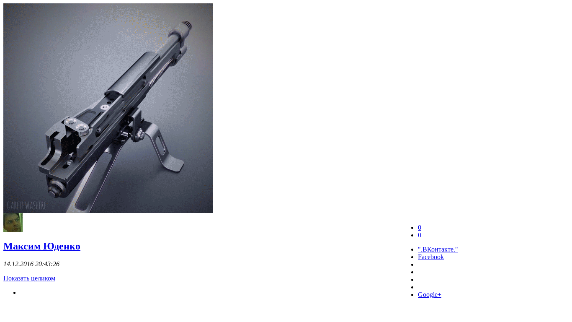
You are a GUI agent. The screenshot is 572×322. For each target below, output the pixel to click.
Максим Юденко (41, 246)
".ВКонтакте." (438, 249)
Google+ (429, 294)
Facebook (431, 256)
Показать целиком (29, 278)
